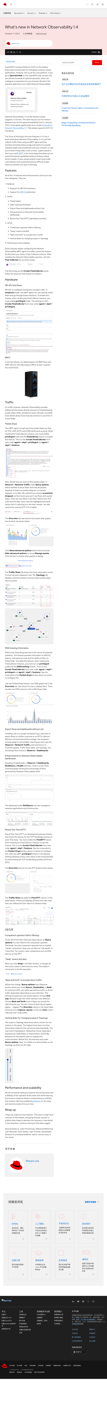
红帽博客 (7, 13)
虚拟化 (85, 1259)
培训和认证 (23, 1314)
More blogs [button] (54, 13)
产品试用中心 (41, 1314)
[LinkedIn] (73, 1302)
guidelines (36, 1101)
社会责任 (92, 1337)
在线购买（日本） (42, 1321)
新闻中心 (92, 1329)
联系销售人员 (58, 1314)
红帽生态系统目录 (25, 1330)
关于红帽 (11, 1365)
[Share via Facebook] (11, 52)
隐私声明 (11, 1372)
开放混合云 (64, 1223)
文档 (20, 1333)
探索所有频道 (90, 1202)
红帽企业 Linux (6, 1318)
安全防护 (86, 1223)
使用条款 (19, 1372)
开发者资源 (23, 1324)
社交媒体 (57, 1324)
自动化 (15, 1223)
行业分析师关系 (77, 1341)
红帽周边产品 (67, 1365)
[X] (88, 1302)
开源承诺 (92, 1333)
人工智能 (39, 1223)
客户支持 (22, 1321)
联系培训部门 (58, 1321)
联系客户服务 (58, 1318)
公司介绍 (75, 1329)
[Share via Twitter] (17, 52)
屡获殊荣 (76, 1324)
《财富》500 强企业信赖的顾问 (85, 1319)
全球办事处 (32, 1365)
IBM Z (22, 192)
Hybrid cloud (41, 33)
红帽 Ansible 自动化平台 (9, 1325)
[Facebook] (83, 1302)
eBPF (21, 153)
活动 (25, 1365)
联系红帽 (40, 1365)
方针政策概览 (28, 1372)
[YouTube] (78, 1302)
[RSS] (99, 52)
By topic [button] (30, 13)
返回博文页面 (10, 62)
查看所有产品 (6, 1329)
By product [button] (18, 13)
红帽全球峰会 (77, 1365)
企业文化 (75, 1333)
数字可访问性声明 (39, 1372)
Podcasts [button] (42, 13)
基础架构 (39, 1260)
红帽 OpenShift (7, 1321)
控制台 (39, 1324)
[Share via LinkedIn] (14, 52)
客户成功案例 (76, 1337)
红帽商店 (40, 1318)
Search (97, 62)
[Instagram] (93, 1302)
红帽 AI (4, 1314)
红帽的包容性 (57, 1365)
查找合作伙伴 (23, 1327)
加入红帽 (92, 1341)
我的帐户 (22, 1318)
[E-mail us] (20, 52)
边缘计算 (16, 1260)
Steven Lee (15, 43)
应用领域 (63, 1260)
